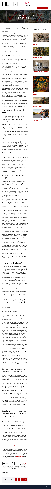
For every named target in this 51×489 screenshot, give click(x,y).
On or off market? (37, 57)
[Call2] (15, 460)
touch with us (19, 456)
